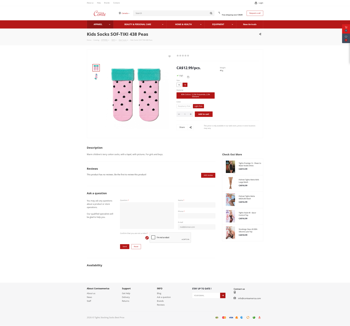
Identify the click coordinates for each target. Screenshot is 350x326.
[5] (188, 56)
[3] (183, 56)
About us (91, 293)
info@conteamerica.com (249, 298)
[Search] (211, 13)
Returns (125, 301)
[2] (180, 56)
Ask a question (164, 297)
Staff (89, 301)
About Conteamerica (98, 288)
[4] (185, 56)
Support (126, 288)
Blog (159, 293)
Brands (160, 301)
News (89, 297)
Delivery (126, 297)
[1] (178, 56)
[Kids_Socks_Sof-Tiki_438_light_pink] (136, 94)
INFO (159, 288)
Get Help (126, 293)
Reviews (161, 304)
